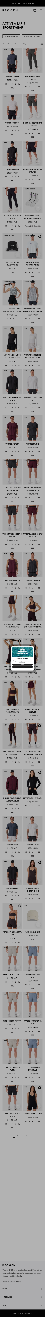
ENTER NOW (22, 664)
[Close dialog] (32, 647)
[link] (22, 652)
